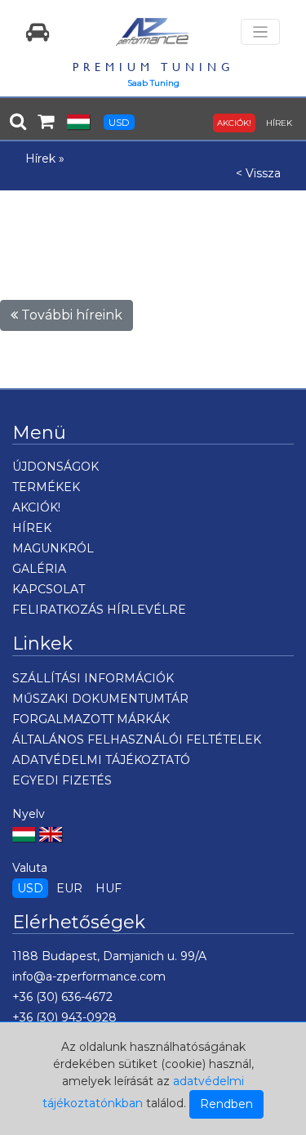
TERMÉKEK (46, 487)
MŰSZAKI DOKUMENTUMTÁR (100, 698)
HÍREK (279, 123)
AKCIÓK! (234, 123)
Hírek (40, 158)
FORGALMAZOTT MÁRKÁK (91, 719)
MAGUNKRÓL (53, 548)
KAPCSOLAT (48, 589)
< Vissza (258, 173)
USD (119, 122)
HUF (108, 888)
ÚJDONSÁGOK (55, 466)
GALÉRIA (39, 568)
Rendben (226, 1104)
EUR (69, 888)
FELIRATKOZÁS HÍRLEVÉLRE (99, 609)
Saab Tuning (153, 83)
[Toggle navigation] (260, 32)
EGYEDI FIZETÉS (62, 780)
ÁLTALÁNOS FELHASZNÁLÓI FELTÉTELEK (136, 739)
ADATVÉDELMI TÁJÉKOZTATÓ (101, 760)
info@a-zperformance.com (89, 976)
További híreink (70, 315)
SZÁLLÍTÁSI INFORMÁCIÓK (93, 678)
